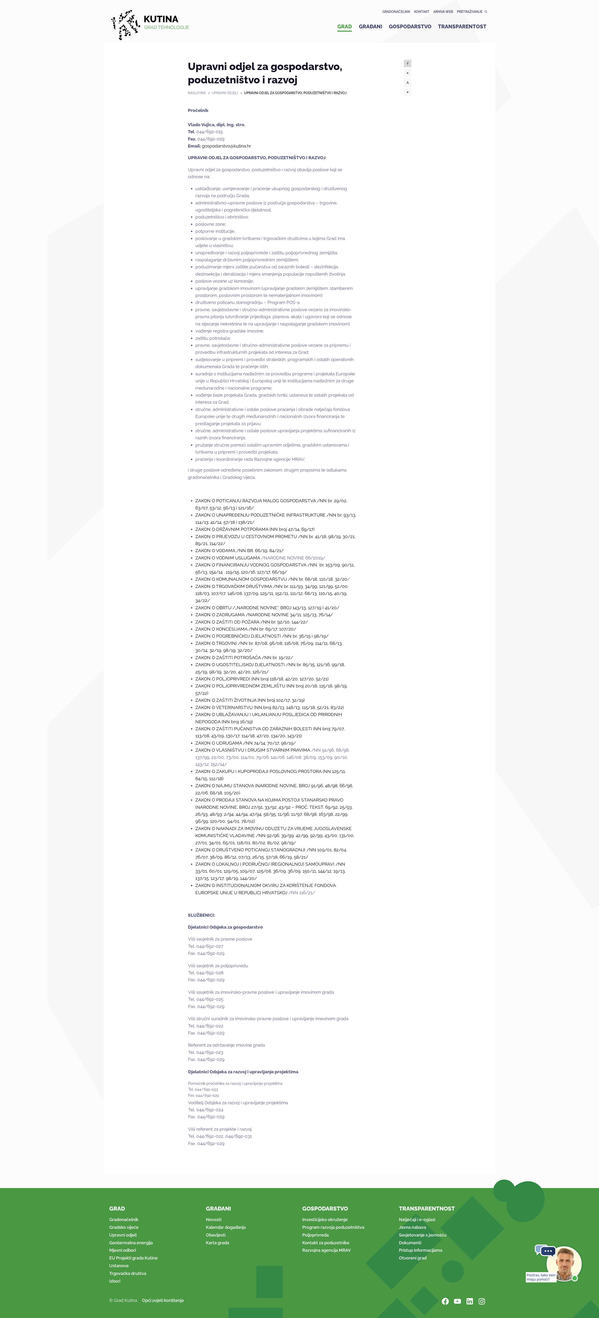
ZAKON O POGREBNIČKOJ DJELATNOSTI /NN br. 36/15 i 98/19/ (262, 636)
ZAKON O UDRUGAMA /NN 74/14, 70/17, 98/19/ (245, 743)
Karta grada (217, 1242)
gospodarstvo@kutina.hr (226, 145)
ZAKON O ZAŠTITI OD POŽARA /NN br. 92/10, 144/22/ (251, 621)
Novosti (213, 1219)
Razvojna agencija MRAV (326, 1250)
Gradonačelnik (396, 12)
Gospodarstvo (410, 26)
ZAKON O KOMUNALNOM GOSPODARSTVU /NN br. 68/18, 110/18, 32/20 (271, 579)
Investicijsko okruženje (325, 1219)
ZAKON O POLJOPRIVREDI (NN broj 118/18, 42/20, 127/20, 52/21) (262, 678)
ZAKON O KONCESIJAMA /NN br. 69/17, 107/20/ (245, 628)
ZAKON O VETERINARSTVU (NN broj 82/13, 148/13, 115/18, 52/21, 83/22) (269, 707)
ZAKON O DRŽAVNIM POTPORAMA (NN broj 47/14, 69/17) (254, 529)
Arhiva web (443, 12)
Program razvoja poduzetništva (333, 1227)
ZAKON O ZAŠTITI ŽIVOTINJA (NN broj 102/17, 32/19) (250, 700)
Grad (344, 26)
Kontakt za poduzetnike (325, 1242)
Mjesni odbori (122, 1250)
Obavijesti (216, 1235)
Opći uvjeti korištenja (163, 1300)
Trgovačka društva (127, 1273)
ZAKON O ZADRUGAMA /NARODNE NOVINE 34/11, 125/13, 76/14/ (264, 614)
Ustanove (119, 1265)
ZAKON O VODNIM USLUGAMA (227, 557)
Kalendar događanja (226, 1227)
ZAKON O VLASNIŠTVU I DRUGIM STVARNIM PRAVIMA (252, 750)
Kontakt (421, 12)
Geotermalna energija (131, 1242)
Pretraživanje (469, 12)
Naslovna (197, 93)
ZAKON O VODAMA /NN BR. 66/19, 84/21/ (239, 550)
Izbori (114, 1281)
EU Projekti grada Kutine (133, 1257)
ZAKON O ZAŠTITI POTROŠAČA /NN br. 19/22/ (244, 657)
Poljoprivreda (315, 1235)
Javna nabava (412, 1227)
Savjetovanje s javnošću (422, 1235)
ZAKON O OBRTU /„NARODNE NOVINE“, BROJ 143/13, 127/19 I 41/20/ (267, 607)
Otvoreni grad (413, 1257)
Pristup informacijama (420, 1250)
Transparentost (462, 26)
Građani (370, 26)
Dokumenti (410, 1242)
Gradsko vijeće (124, 1227)
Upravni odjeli (225, 93)
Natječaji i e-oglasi (417, 1219)
